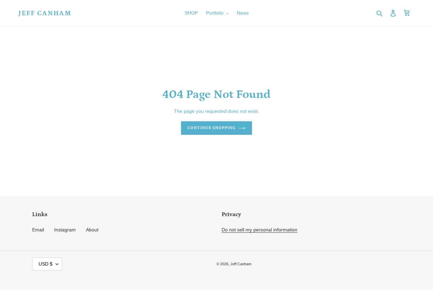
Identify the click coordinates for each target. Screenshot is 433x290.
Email (38, 229)
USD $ (45, 264)
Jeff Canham (45, 13)
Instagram (65, 229)
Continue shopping (211, 128)
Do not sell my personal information (259, 229)
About (92, 229)
